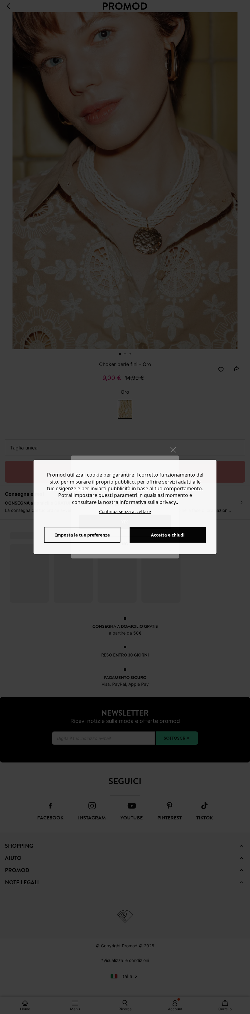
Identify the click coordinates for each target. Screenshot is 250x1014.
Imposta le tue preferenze (82, 535)
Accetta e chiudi (167, 535)
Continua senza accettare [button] (125, 511)
